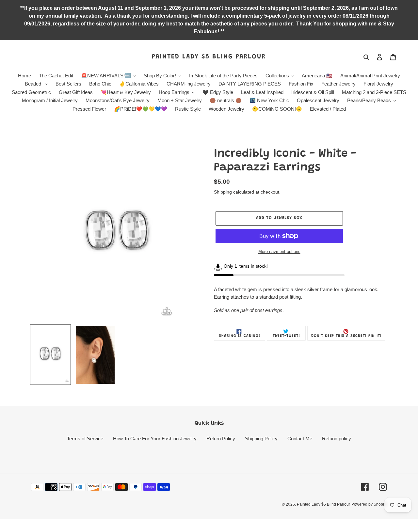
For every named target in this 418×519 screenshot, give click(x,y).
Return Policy (220, 438)
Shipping (223, 192)
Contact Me (299, 438)
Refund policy (336, 438)
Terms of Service (85, 438)
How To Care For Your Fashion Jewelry (155, 438)
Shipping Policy (261, 438)
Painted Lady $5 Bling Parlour (209, 57)
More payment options (279, 251)
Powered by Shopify (369, 504)
